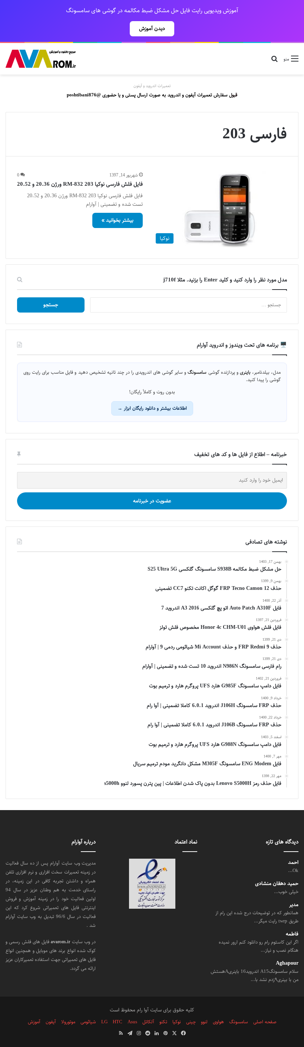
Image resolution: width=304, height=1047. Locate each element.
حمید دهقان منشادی (276, 884)
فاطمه (292, 934)
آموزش (34, 1021)
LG (104, 1021)
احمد (293, 862)
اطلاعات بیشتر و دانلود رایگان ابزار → (152, 408)
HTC (117, 1021)
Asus (132, 1021)
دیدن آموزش (152, 28)
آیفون (51, 1021)
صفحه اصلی (265, 1021)
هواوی (218, 1021)
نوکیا (176, 1021)
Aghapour (287, 963)
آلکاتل (148, 1021)
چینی (191, 1021)
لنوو (204, 1021)
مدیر (293, 905)
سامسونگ (238, 1021)
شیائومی (88, 1021)
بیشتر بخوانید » (117, 220)
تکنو (163, 1021)
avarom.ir (60, 941)
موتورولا (68, 1021)
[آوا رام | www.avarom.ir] (41, 58)
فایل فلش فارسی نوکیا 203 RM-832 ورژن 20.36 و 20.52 (80, 184)
